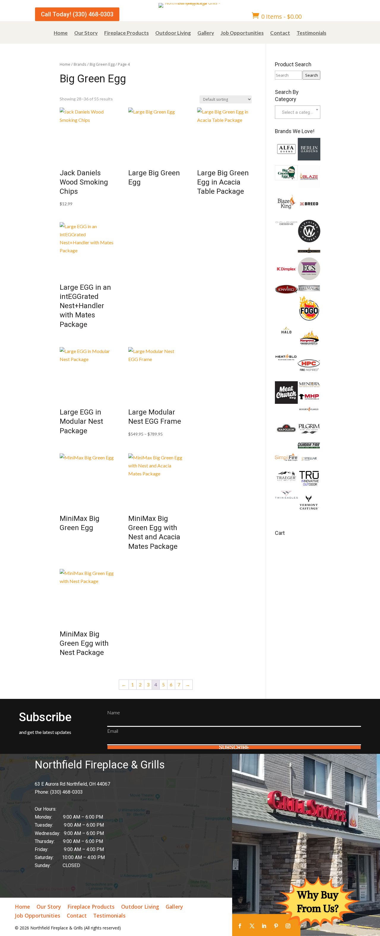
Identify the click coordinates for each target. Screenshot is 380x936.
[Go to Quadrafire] (309, 446)
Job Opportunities (242, 33)
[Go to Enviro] (286, 292)
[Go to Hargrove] (309, 347)
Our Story (86, 33)
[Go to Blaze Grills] (309, 186)
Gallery (205, 33)
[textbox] (297, 112)
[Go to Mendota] (309, 386)
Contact (280, 33)
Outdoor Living (173, 33)
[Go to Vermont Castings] (309, 512)
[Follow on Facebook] (240, 926)
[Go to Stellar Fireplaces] (309, 463)
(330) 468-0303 (66, 792)
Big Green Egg (102, 64)
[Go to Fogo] (309, 320)
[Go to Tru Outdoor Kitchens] (309, 484)
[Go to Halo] (286, 331)
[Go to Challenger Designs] (286, 225)
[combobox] (297, 112)
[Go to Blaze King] (286, 209)
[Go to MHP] (309, 399)
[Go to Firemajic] (309, 289)
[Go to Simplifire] (286, 459)
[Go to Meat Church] (286, 402)
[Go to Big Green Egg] (286, 178)
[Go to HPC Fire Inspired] (309, 375)
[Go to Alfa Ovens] (286, 158)
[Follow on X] (252, 926)
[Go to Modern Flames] (309, 410)
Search (311, 75)
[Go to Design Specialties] (309, 251)
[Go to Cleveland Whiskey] (309, 240)
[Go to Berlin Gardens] (309, 158)
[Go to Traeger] (286, 480)
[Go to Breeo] (309, 213)
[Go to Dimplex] (286, 278)
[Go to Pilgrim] (309, 436)
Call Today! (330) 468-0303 (77, 14)
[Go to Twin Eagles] (286, 496)
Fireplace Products (126, 33)
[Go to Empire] (309, 278)
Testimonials (311, 33)
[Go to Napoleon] (286, 437)
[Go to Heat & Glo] (286, 358)
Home (61, 33)
